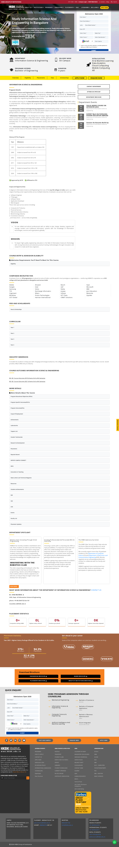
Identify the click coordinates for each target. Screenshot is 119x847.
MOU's (76, 801)
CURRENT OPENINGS (60, 793)
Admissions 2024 (39, 785)
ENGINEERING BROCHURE (38, 699)
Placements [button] (69, 7)
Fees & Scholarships (16, 309)
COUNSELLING (39, 793)
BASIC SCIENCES (98, 799)
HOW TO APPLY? (39, 777)
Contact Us (96, 611)
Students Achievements (17, 489)
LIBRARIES (57, 788)
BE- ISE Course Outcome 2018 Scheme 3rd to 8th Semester (27, 378)
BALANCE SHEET (79, 785)
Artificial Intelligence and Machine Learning (61, 746)
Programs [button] (48, 7)
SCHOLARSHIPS (79, 788)
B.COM (96, 780)
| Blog (107, 2)
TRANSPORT (58, 777)
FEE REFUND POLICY (40, 788)
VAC (12, 501)
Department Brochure (93, 97)
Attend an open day (94, 92)
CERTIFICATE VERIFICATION (62, 799)
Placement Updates (16, 524)
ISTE (12, 507)
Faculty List (14, 518)
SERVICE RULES (79, 782)
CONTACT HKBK (79, 791)
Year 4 (12, 345)
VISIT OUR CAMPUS (45, 763)
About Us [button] (28, 7)
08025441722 (66, 846)
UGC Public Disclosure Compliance (81, 808)
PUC (95, 793)
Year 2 (12, 333)
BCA (95, 782)
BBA (95, 785)
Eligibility (13, 264)
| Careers (103, 2)
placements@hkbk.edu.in (42, 846)
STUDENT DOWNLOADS (61, 791)
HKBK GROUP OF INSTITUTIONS (11, 2)
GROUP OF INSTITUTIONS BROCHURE (80, 703)
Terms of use (78, 804)
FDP (12, 495)
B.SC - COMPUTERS (99, 788)
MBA (95, 777)
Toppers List (14, 431)
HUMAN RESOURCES (80, 799)
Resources (13, 483)
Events (12, 512)
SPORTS (57, 785)
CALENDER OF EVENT (80, 774)
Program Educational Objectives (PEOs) (21, 396)
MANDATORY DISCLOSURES (82, 777)
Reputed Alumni (15, 454)
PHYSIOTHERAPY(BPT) (100, 791)
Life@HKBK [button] (84, 7)
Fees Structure (39, 799)
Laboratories (14, 425)
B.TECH (96, 774)
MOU (12, 466)
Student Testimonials (17, 437)
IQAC (77, 7)
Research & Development (18, 443)
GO (28, 801)
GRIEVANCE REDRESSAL (81, 780)
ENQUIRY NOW (74, 763)
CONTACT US (38, 780)
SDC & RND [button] (94, 7)
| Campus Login (82, 2)
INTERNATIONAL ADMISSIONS (43, 791)
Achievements (14, 419)
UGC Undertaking (79, 811)
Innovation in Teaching (17, 472)
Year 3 (12, 339)
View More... (14, 607)
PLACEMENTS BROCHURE (38, 703)
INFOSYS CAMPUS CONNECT (18, 460)
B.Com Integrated (85, 745)
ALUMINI (77, 793)
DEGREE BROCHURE (80, 699)
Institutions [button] (38, 7)
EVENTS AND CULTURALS (61, 782)
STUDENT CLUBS (59, 780)
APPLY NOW (104, 7)
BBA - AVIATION (98, 796)
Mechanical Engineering (60, 723)
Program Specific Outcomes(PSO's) (20, 402)
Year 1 (12, 327)
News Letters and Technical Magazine (21, 478)
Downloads (38, 796)
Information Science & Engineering (60, 729)
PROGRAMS (38, 774)
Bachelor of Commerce (86, 723)
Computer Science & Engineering (59, 738)
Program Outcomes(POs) (17, 408)
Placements (14, 448)
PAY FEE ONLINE (59, 796)
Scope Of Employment (17, 414)
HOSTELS (57, 774)
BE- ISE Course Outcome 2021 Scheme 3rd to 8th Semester (27, 381)
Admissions (59, 7)
